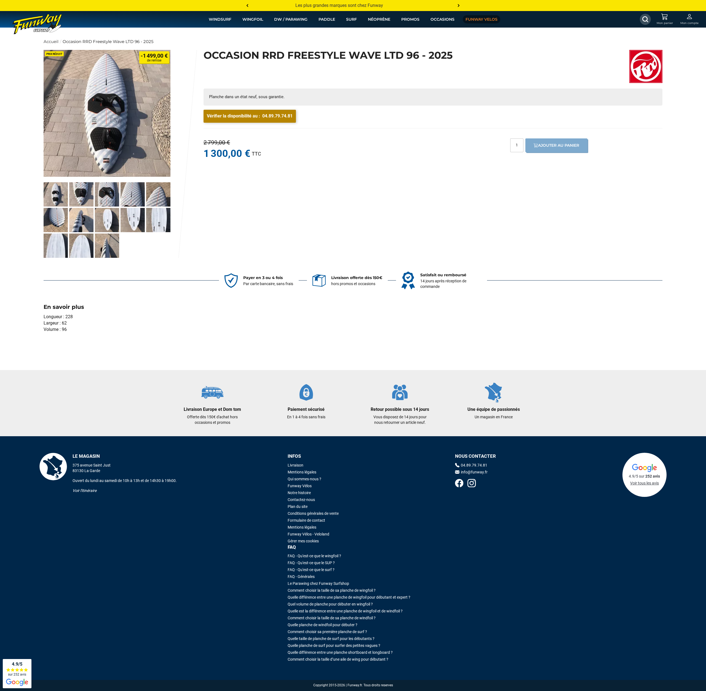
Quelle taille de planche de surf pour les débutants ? (331, 638)
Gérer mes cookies (303, 541)
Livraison (295, 465)
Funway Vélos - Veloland (308, 534)
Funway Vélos (300, 486)
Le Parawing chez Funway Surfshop (318, 583)
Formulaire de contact (306, 520)
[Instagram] (471, 484)
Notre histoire (299, 493)
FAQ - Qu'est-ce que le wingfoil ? (314, 556)
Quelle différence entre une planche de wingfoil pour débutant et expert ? (349, 597)
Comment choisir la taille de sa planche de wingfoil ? (332, 590)
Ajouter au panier (558, 145)
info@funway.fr (474, 472)
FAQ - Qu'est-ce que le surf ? (311, 569)
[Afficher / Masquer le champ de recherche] (645, 19)
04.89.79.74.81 (277, 116)
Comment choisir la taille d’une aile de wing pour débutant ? (338, 659)
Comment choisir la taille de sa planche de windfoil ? (332, 618)
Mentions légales (302, 472)
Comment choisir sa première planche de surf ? (327, 632)
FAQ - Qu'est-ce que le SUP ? (311, 563)
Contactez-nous (301, 499)
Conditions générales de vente (313, 513)
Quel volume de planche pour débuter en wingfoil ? (330, 604)
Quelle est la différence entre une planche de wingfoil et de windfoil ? (345, 611)
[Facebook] (459, 484)
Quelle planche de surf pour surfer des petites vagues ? (334, 645)
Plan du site (297, 506)
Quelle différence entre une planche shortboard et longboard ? (340, 652)
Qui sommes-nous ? (304, 479)
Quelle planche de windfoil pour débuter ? (322, 625)
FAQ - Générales (301, 576)
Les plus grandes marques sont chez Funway (339, 5)
